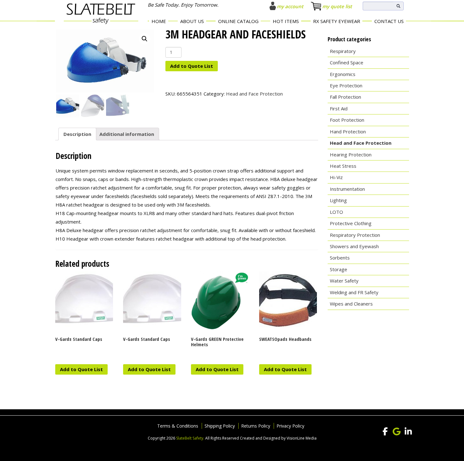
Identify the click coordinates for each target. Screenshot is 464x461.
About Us (192, 21)
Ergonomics (342, 74)
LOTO (336, 212)
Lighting (338, 200)
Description (77, 134)
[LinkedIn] (408, 431)
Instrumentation (347, 189)
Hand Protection (348, 131)
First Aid (339, 108)
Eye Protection (346, 85)
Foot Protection (347, 120)
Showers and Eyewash (354, 246)
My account (290, 6)
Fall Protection (345, 97)
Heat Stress (343, 166)
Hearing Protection (351, 154)
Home (159, 21)
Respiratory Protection (355, 235)
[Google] (396, 431)
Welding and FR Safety (354, 292)
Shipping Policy (220, 426)
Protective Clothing (351, 223)
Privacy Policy (290, 426)
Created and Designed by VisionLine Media (278, 438)
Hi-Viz (336, 177)
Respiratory (343, 51)
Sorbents (340, 257)
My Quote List (337, 6)
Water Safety (344, 280)
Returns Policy (255, 426)
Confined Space (346, 62)
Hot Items (286, 21)
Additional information (126, 134)
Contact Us (389, 21)
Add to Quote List (191, 66)
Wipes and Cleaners (351, 304)
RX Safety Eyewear (336, 21)
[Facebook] (385, 431)
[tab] (77, 134)
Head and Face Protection (254, 93)
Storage (338, 269)
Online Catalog (238, 21)
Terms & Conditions (177, 426)
